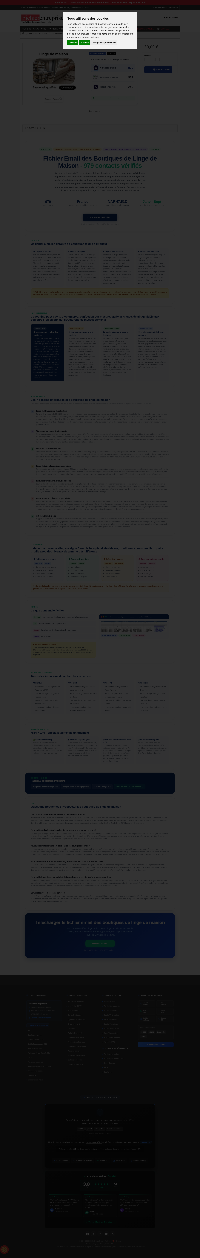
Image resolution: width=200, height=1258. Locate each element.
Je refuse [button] (84, 42)
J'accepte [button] (72, 42)
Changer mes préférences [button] (104, 42)
